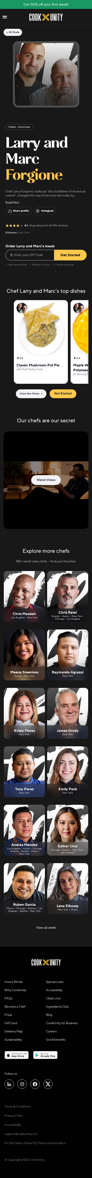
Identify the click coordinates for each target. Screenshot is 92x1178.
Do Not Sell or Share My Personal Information (35, 1143)
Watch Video (46, 480)
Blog (49, 1015)
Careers (51, 1031)
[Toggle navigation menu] (4, 17)
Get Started (63, 394)
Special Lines (54, 982)
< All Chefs (12, 32)
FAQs (8, 998)
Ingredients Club (57, 1007)
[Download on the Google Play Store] (45, 1055)
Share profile (21, 210)
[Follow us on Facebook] (35, 1084)
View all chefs (46, 928)
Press (8, 1015)
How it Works (13, 982)
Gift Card (10, 1023)
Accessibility (54, 990)
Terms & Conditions (17, 1107)
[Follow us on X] (48, 1084)
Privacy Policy (13, 1116)
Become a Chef (14, 1007)
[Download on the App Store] (16, 1055)
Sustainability (13, 1040)
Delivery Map (13, 1031)
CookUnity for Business (62, 1023)
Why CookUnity (15, 990)
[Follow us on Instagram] (22, 1084)
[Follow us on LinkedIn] (9, 1084)
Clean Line (53, 998)
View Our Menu (31, 393)
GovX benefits (55, 1040)
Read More (12, 202)
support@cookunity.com (20, 1134)
